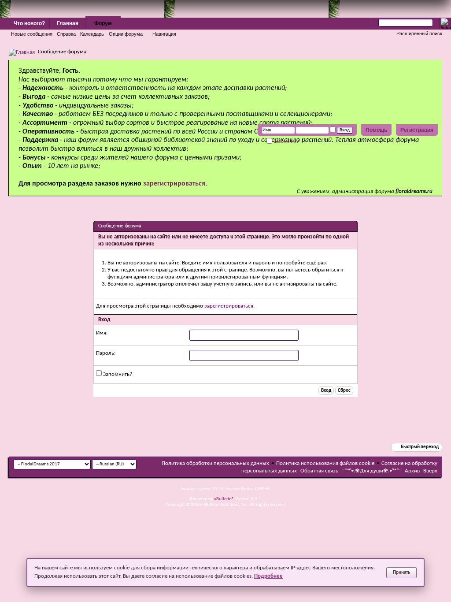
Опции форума (126, 34)
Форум (103, 23)
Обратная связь (319, 471)
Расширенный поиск (419, 33)
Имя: (101, 333)
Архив (412, 471)
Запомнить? (285, 141)
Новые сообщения (31, 34)
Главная (67, 23)
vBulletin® (224, 499)
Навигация (164, 34)
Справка (66, 34)
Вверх (430, 471)
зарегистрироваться (228, 306)
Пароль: (105, 353)
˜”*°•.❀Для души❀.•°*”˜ (371, 471)
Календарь (92, 34)
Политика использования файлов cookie (325, 463)
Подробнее (268, 576)
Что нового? (29, 23)
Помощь (376, 130)
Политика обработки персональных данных (215, 463)
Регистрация (416, 130)
